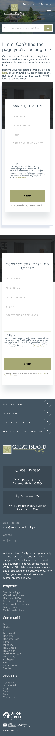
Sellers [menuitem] (6, 691)
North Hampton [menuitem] (12, 653)
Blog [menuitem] (5, 688)
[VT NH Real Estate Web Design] (27, 716)
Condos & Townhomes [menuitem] (16, 604)
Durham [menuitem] (7, 627)
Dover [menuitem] (6, 624)
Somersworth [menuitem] (10, 665)
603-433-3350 (30, 470)
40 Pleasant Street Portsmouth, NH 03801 (27, 481)
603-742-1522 (30, 496)
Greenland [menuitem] (9, 633)
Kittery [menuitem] (6, 641)
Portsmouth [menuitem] (9, 656)
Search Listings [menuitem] (11, 592)
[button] (48, 28)
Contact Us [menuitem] (9, 697)
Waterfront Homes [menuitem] (13, 595)
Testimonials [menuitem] (10, 685)
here (4, 72)
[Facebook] (4, 540)
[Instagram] (8, 540)
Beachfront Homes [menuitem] (13, 601)
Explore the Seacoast (18, 422)
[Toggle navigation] (49, 10)
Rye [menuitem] (5, 662)
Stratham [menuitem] (8, 668)
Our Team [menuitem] (8, 682)
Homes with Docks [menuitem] (13, 598)
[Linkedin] (14, 540)
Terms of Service (26, 207)
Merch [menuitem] (6, 694)
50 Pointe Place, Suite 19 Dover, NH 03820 (30, 507)
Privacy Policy (20, 178)
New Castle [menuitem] (9, 647)
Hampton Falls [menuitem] (11, 639)
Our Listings (11, 413)
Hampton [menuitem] (8, 636)
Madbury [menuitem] (8, 644)
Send (27, 195)
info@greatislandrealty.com (21, 527)
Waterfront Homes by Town (22, 431)
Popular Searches (15, 404)
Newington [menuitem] (9, 650)
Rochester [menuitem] (8, 659)
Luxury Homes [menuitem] (11, 607)
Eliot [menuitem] (5, 630)
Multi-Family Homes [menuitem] (14, 610)
